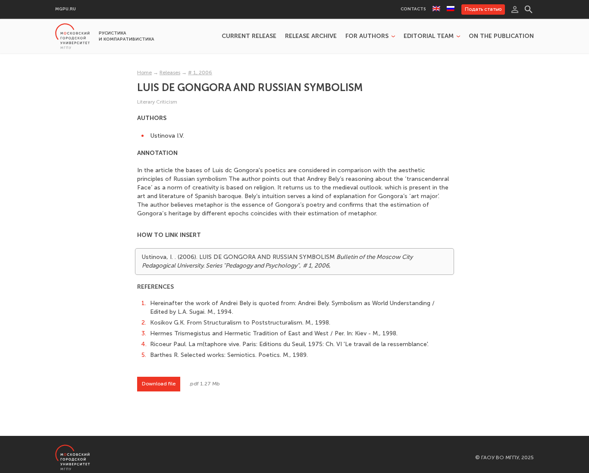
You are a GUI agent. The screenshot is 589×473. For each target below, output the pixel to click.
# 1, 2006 (200, 72)
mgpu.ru (65, 9)
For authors (366, 36)
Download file (158, 384)
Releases (170, 72)
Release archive (311, 36)
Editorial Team (429, 36)
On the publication (501, 36)
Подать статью (483, 9)
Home (144, 72)
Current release (249, 36)
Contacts (413, 9)
